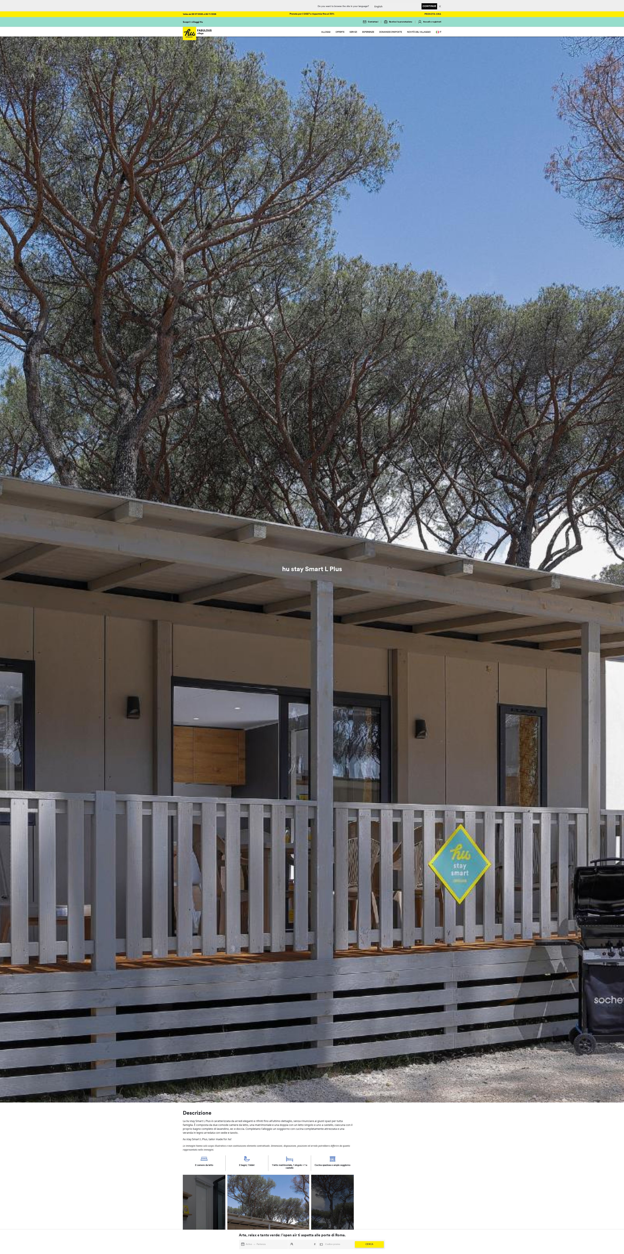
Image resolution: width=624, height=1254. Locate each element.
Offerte (340, 32)
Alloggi (325, 32)
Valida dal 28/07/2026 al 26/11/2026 (199, 14)
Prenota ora (432, 14)
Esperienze (368, 32)
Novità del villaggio (419, 32)
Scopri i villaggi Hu (193, 22)
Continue (429, 6)
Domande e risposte (390, 32)
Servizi (353, 32)
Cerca (369, 1244)
